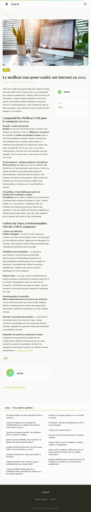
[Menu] (85, 4)
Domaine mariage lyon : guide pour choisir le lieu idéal (23, 455)
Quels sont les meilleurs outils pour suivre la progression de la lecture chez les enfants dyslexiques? (66, 452)
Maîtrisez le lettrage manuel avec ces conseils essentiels (66, 416)
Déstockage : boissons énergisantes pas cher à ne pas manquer (66, 423)
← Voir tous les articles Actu (14, 387)
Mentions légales (41, 499)
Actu (11, 14)
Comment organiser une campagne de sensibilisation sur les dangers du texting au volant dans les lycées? (23, 424)
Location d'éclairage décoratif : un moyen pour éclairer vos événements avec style (24, 448)
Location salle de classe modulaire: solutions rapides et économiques (66, 443)
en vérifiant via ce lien (23, 350)
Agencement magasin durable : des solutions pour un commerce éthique (23, 433)
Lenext (15, 4)
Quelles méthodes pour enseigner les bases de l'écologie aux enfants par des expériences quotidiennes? (67, 461)
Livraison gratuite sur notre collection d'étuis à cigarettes (24, 416)
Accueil (5, 14)
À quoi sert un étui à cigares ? (60, 430)
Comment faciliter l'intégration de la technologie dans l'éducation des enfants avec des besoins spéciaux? (23, 471)
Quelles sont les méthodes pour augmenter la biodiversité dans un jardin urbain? (23, 440)
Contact (53, 499)
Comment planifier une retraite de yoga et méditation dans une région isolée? (22, 463)
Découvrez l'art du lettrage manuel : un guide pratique (66, 436)
